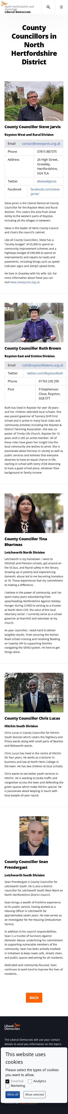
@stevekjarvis (46, 181)
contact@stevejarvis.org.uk (41, 143)
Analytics (39, 1081)
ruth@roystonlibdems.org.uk (42, 365)
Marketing (18, 1086)
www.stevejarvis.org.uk (24, 282)
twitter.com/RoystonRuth (45, 373)
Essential (17, 1081)
